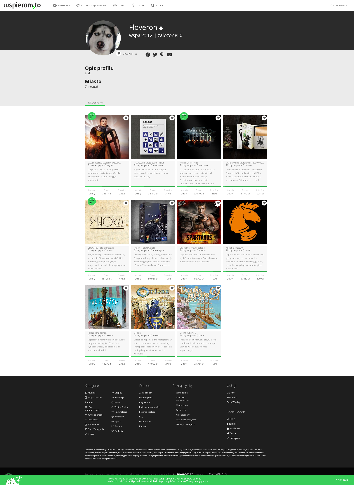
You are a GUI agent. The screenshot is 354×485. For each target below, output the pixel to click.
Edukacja (119, 397)
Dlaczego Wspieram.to (182, 399)
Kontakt (143, 426)
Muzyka (91, 392)
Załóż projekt (145, 392)
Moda (116, 402)
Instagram (234, 438)
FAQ (141, 416)
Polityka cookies (147, 411)
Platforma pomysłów (186, 419)
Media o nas (182, 405)
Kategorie (64, 5)
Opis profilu (99, 68)
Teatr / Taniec (120, 407)
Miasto (93, 81)
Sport (117, 421)
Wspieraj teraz (146, 397)
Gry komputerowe (92, 408)
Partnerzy (181, 410)
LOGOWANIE (340, 5)
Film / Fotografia (95, 429)
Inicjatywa (92, 419)
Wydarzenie (93, 424)
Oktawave (218, 474)
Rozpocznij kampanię (93, 5)
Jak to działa (182, 392)
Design (91, 434)
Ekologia (118, 431)
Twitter (233, 433)
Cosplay (118, 392)
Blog (232, 419)
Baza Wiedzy (233, 402)
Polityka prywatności (149, 407)
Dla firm (231, 392)
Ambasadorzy (183, 414)
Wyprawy (119, 416)
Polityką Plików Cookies (189, 478)
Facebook (234, 428)
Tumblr (232, 423)
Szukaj (159, 5)
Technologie (120, 411)
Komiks (90, 402)
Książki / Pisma (94, 397)
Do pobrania (145, 421)
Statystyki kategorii (185, 424)
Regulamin (144, 402)
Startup (118, 426)
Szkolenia (232, 397)
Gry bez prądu (95, 414)
